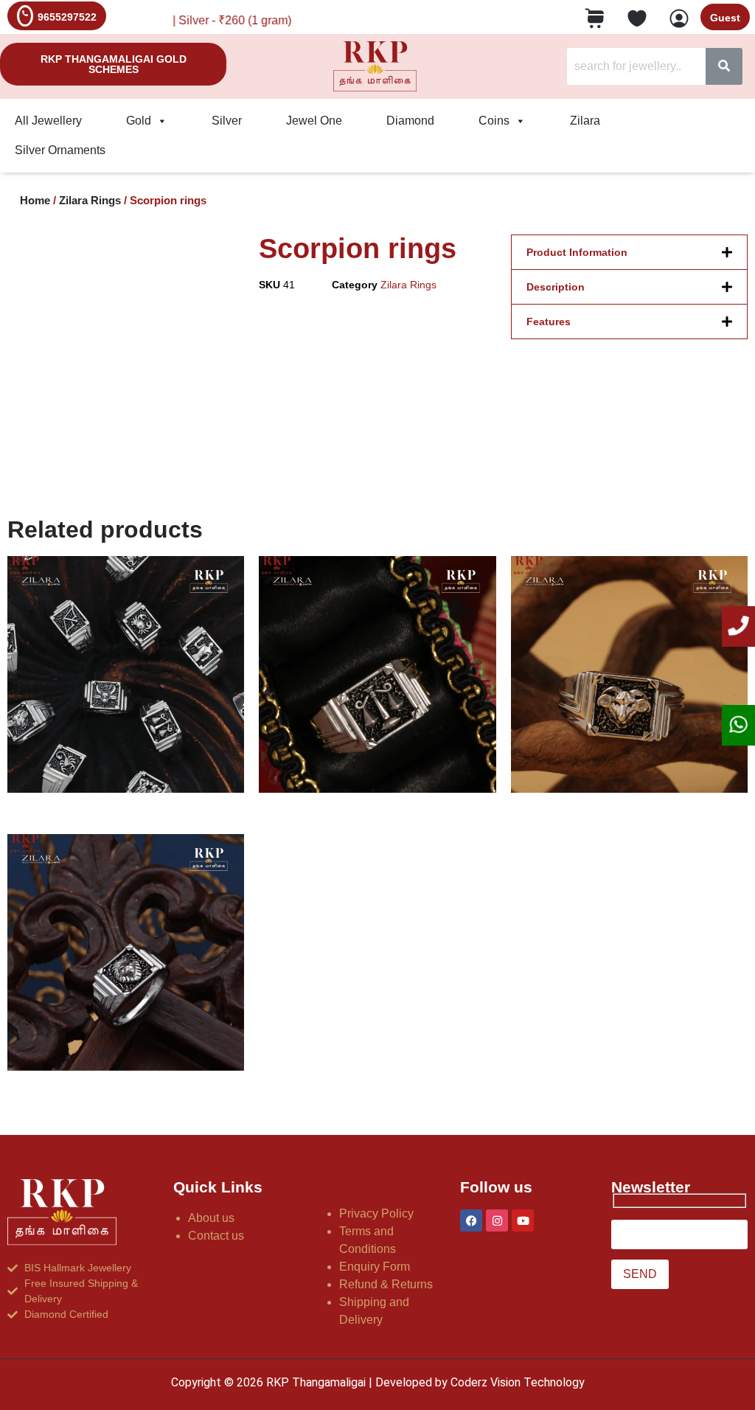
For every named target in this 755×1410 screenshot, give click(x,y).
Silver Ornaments (60, 150)
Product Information (576, 252)
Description (555, 287)
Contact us (216, 1235)
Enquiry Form (374, 1266)
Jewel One (314, 120)
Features (548, 321)
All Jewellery (48, 120)
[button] (629, 252)
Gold (138, 120)
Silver (227, 120)
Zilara (585, 120)
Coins (494, 120)
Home (35, 200)
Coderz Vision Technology (517, 1382)
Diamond (410, 120)
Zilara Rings (90, 200)
